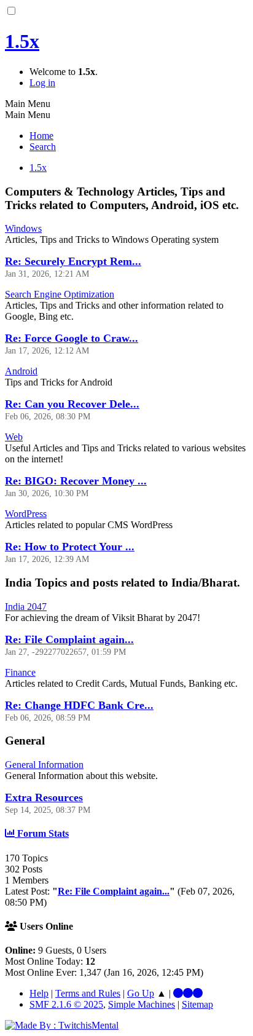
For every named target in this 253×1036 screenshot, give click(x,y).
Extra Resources (44, 797)
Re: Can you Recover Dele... (72, 404)
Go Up (140, 993)
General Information (44, 764)
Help (39, 993)
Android (21, 371)
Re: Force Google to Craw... (71, 338)
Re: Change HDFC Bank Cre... (79, 705)
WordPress (26, 513)
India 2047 (26, 606)
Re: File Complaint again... (69, 639)
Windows (23, 228)
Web (14, 437)
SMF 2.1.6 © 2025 (66, 1004)
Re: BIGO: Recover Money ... (76, 481)
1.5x (22, 41)
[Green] (198, 993)
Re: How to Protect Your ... (69, 546)
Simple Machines (141, 1004)
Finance (20, 672)
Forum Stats (42, 833)
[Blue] (178, 993)
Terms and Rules (87, 993)
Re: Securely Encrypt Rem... (73, 261)
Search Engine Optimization (59, 294)
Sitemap (197, 1004)
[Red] (188, 993)
